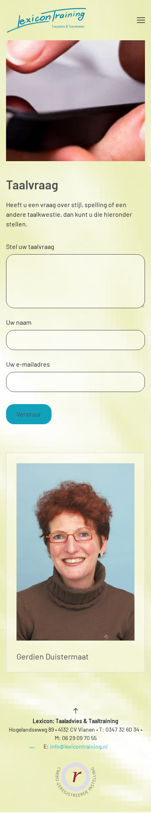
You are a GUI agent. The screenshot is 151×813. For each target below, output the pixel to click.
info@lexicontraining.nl (79, 746)
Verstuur (29, 414)
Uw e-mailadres (28, 364)
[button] (141, 20)
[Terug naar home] (46, 20)
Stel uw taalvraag (30, 246)
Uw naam (18, 322)
